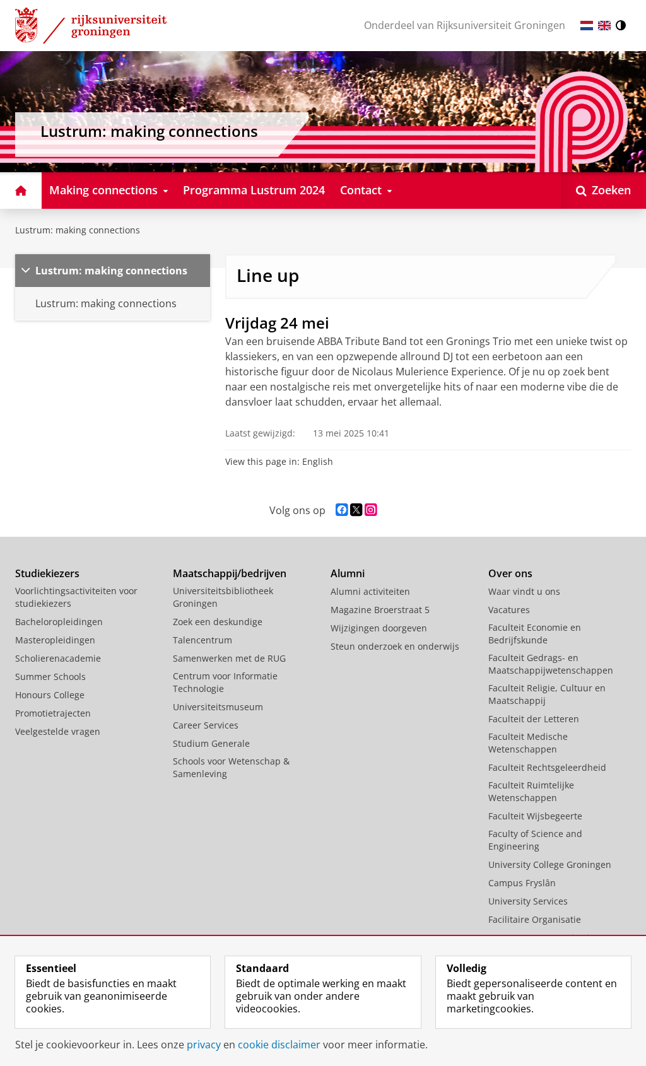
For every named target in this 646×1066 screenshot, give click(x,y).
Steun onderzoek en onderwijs (395, 646)
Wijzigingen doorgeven (379, 628)
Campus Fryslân (522, 883)
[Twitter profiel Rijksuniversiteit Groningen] (356, 510)
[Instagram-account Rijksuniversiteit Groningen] (371, 510)
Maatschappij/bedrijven (229, 573)
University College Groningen (549, 864)
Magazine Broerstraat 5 (380, 610)
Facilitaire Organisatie (534, 919)
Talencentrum (202, 640)
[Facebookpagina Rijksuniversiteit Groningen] (342, 510)
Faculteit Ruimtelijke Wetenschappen (531, 791)
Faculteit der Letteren (533, 719)
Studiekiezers (47, 573)
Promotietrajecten (53, 713)
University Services (528, 901)
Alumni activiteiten (370, 591)
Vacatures (509, 610)
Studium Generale (211, 743)
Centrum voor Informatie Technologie (225, 682)
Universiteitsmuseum (218, 707)
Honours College (50, 695)
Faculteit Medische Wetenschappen (528, 742)
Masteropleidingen (55, 640)
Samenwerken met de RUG (229, 658)
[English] (604, 25)
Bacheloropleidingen (59, 622)
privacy (204, 1044)
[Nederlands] (586, 25)
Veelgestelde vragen (57, 731)
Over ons (510, 573)
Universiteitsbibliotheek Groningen (223, 597)
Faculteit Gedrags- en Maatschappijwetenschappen (550, 664)
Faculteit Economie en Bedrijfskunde (534, 633)
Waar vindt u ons (524, 591)
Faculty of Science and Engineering (535, 840)
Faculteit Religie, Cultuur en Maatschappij (547, 694)
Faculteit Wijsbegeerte (535, 816)
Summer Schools (50, 676)
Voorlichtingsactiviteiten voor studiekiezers (76, 597)
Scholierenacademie (58, 658)
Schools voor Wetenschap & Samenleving (231, 767)
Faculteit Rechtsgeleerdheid (547, 767)
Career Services (205, 725)
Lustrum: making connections (77, 230)
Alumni (348, 573)
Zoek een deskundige (217, 622)
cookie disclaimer (279, 1044)
